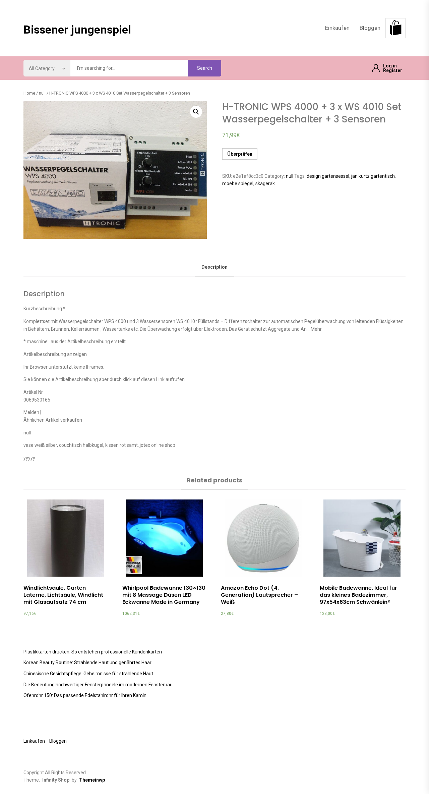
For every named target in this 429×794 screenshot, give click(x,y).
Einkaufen (337, 27)
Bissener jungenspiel (77, 29)
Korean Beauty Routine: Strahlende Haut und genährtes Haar (87, 662)
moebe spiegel (237, 183)
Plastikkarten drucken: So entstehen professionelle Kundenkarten (92, 651)
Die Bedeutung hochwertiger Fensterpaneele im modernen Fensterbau (98, 684)
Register (392, 70)
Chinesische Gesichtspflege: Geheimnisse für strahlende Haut (88, 673)
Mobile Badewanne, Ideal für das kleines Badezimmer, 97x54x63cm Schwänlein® (358, 595)
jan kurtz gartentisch (373, 176)
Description (214, 267)
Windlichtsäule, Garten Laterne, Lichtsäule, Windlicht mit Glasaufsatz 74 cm (63, 595)
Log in (390, 65)
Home (29, 93)
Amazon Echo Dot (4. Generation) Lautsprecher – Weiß (259, 595)
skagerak (265, 183)
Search (204, 68)
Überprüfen (239, 154)
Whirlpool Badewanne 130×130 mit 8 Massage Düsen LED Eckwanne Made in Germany (163, 595)
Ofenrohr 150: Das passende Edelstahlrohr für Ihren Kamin (84, 695)
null (42, 93)
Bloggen (370, 27)
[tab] (214, 267)
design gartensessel (328, 176)
